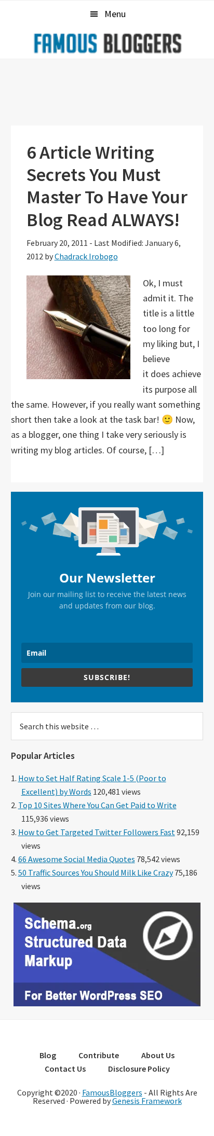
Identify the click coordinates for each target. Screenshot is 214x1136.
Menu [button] (115, 14)
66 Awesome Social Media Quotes (76, 859)
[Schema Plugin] (107, 1003)
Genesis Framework (147, 1101)
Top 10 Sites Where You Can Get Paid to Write (97, 805)
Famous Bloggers (107, 43)
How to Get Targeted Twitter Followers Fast (96, 832)
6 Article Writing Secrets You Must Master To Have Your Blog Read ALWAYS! (107, 186)
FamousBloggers (112, 1092)
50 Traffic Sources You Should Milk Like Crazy (95, 872)
